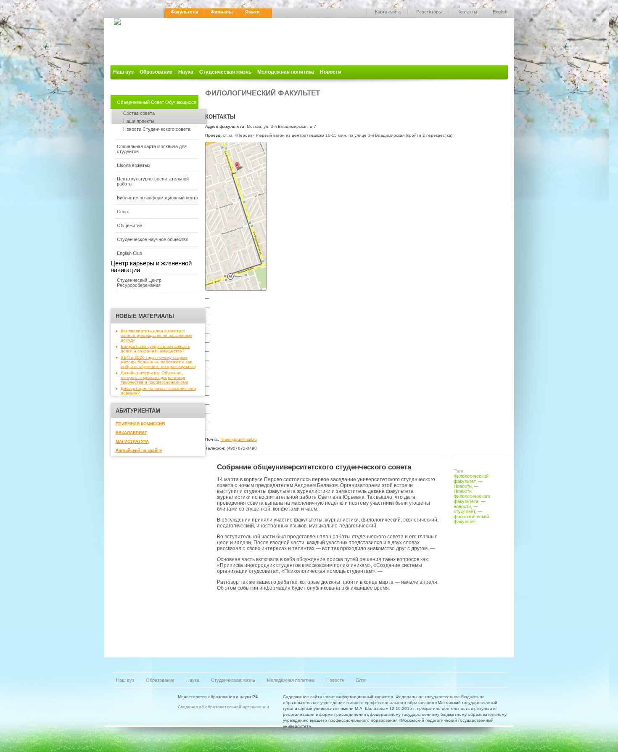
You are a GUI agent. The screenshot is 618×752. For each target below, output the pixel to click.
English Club (129, 253)
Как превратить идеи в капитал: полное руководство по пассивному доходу (156, 335)
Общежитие (129, 225)
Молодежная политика (285, 72)
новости (462, 506)
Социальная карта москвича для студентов (152, 149)
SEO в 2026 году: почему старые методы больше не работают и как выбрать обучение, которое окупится (158, 362)
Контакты (467, 11)
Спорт (123, 211)
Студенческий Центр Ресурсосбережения (139, 283)
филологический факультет (471, 519)
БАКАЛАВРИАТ (131, 432)
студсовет (464, 511)
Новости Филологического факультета (472, 496)
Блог (361, 680)
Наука (185, 72)
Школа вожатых (134, 165)
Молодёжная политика (290, 680)
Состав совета (139, 113)
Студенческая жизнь (225, 72)
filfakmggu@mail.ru (238, 439)
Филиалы (221, 11)
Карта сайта (388, 11)
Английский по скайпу (139, 450)
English (500, 11)
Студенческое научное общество (152, 239)
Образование (156, 72)
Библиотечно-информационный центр (157, 197)
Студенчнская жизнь (233, 680)
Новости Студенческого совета (156, 129)
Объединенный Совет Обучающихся (156, 102)
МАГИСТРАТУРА (132, 441)
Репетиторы (429, 11)
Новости (330, 72)
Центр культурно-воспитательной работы (153, 181)
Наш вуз (123, 72)
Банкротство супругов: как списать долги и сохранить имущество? (155, 348)
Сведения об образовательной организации (223, 706)
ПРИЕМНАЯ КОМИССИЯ (140, 423)
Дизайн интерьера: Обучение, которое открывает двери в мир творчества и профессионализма (154, 377)
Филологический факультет (471, 479)
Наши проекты (138, 121)
